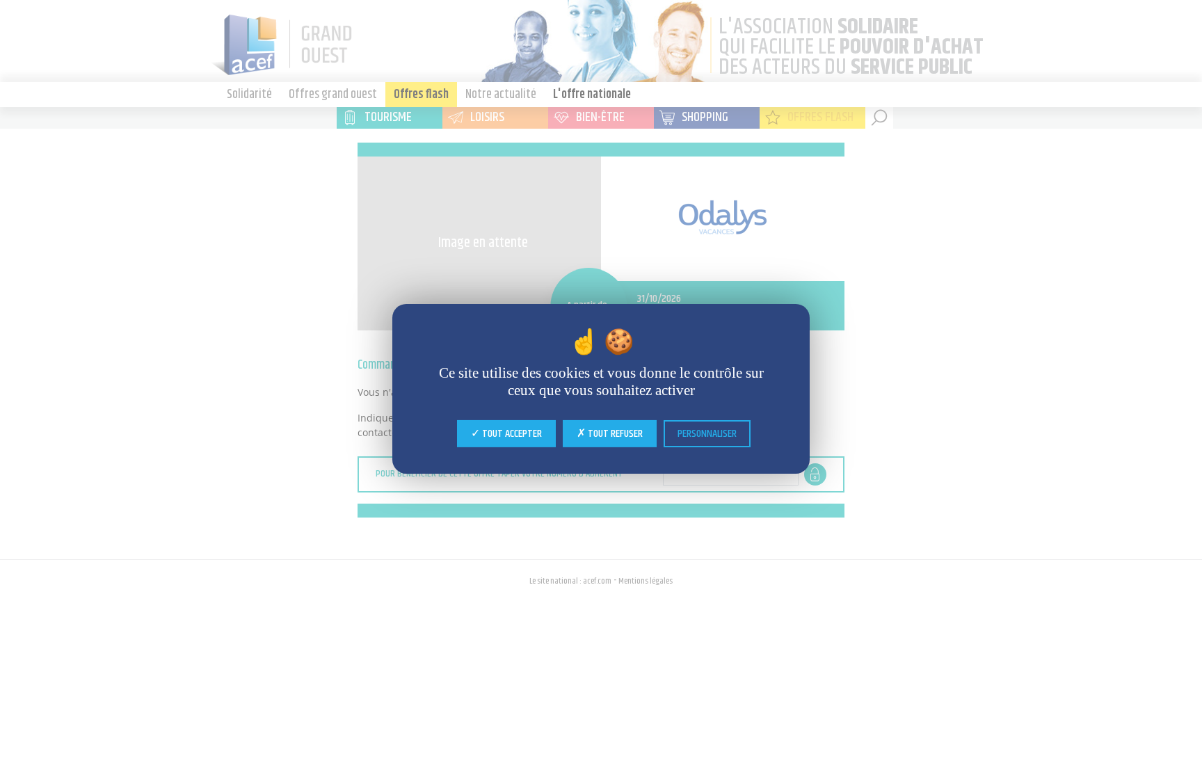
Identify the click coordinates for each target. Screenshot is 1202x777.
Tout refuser (614, 433)
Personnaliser (707, 433)
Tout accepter (511, 433)
